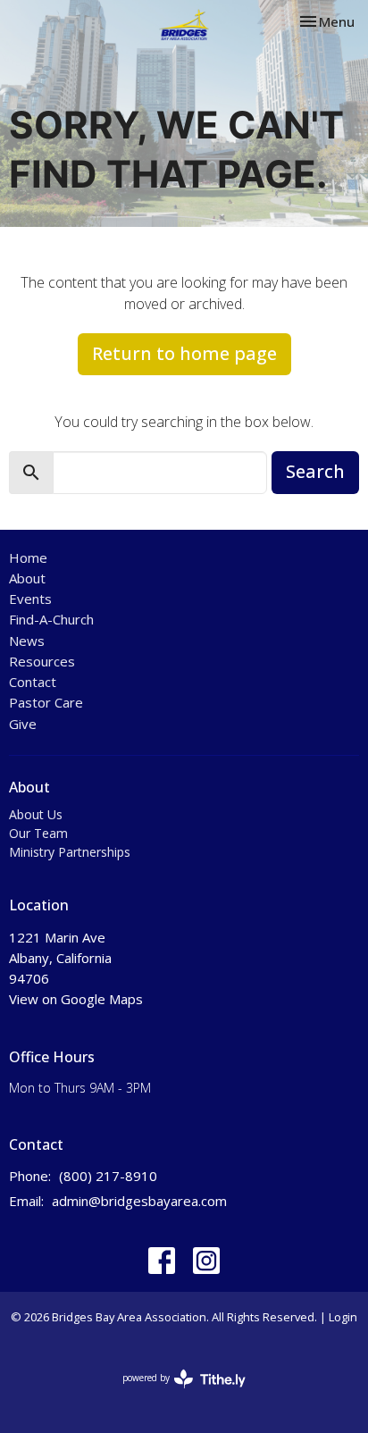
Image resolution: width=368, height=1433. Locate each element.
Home (28, 557)
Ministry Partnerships (69, 851)
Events (30, 599)
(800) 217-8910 (108, 1176)
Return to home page (184, 353)
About (27, 578)
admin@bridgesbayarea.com (139, 1201)
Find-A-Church (51, 619)
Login (343, 1317)
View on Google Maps (76, 999)
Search (315, 471)
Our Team (38, 833)
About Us (36, 814)
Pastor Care (46, 702)
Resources (42, 661)
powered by (174, 1392)
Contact (32, 682)
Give (23, 724)
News (27, 640)
